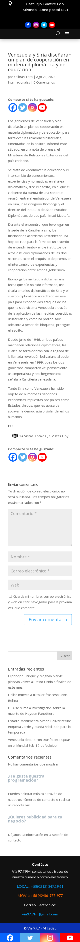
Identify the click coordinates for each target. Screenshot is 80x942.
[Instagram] (32, 107)
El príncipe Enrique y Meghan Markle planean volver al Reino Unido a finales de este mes (39, 682)
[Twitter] (22, 107)
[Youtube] (42, 107)
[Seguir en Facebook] (28, 25)
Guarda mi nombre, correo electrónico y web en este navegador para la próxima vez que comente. (40, 602)
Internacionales (19, 82)
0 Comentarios (44, 82)
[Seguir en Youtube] (52, 25)
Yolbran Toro (23, 77)
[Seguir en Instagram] (36, 25)
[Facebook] (12, 107)
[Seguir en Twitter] (44, 25)
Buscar (65, 656)
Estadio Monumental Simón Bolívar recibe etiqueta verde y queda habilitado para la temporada (39, 726)
